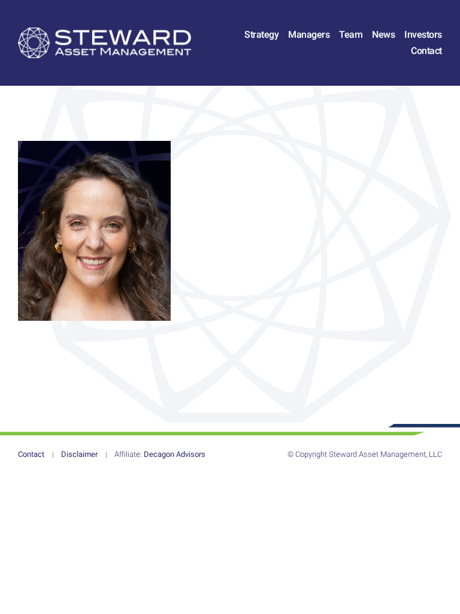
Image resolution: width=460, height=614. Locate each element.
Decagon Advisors (159, 454)
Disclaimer (79, 454)
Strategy (261, 34)
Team (350, 34)
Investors (423, 34)
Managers (308, 34)
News (383, 34)
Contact (426, 50)
